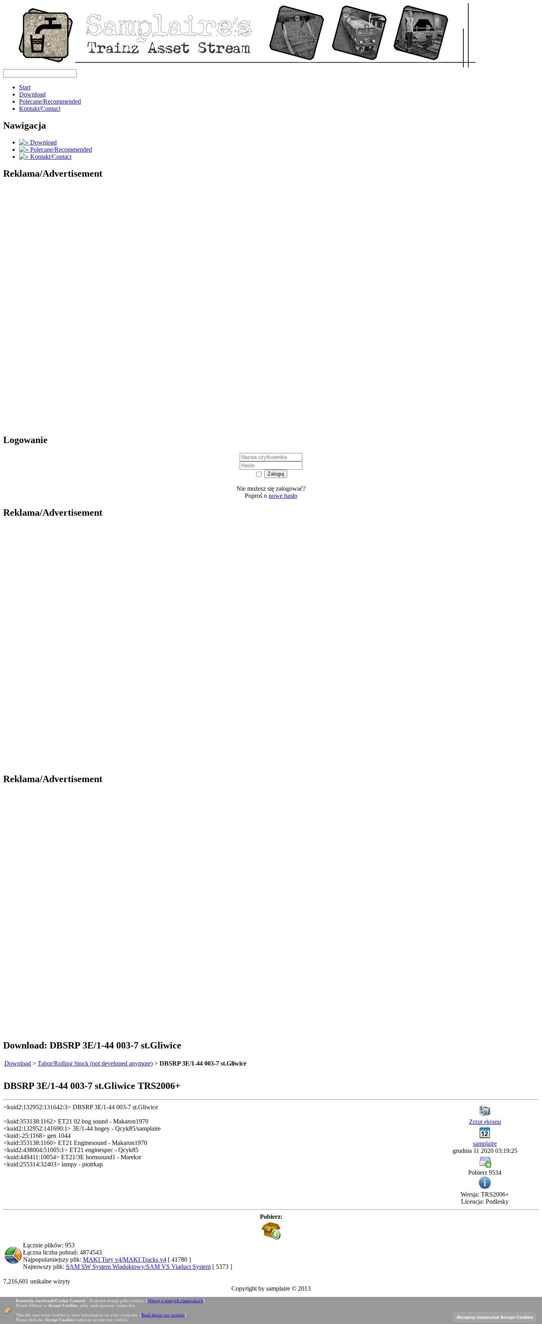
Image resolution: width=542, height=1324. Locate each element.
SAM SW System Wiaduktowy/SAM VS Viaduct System (138, 1266)
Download (17, 1063)
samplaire (485, 1143)
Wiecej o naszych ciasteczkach (175, 1300)
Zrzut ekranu (485, 1121)
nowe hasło (283, 495)
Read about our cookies (163, 1314)
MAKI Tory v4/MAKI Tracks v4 (124, 1259)
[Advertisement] (62, 306)
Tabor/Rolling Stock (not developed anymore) (95, 1063)
